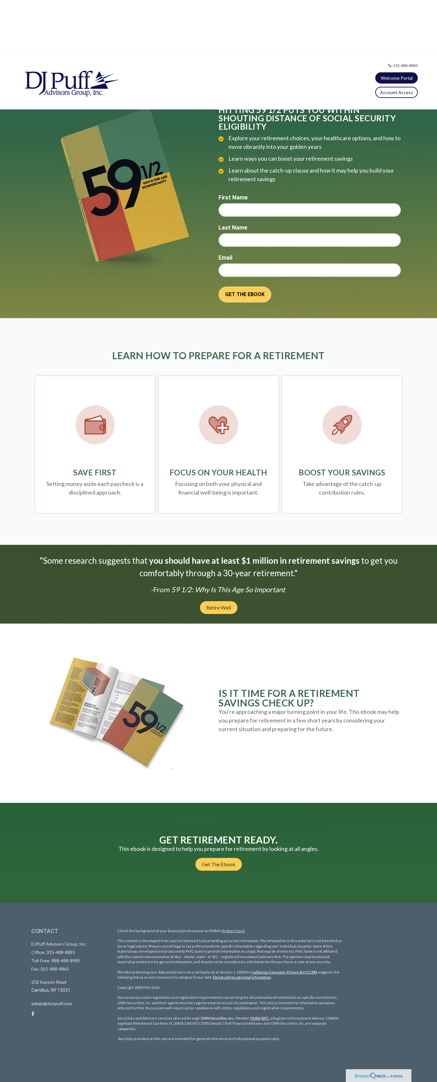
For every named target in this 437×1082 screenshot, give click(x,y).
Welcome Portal (397, 78)
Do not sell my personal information (242, 977)
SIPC (265, 1018)
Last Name (233, 227)
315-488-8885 (405, 65)
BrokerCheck (233, 931)
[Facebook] (32, 1014)
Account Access (396, 92)
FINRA (255, 1018)
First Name (233, 197)
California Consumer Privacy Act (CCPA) (284, 972)
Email (226, 257)
